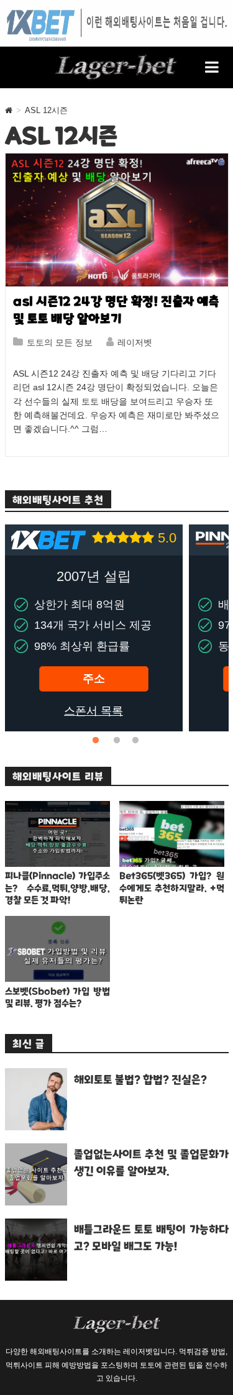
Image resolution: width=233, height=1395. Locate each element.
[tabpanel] (94, 627)
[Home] (8, 110)
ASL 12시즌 (46, 110)
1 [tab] (98, 740)
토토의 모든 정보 (60, 342)
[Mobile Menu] (212, 67)
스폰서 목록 (93, 711)
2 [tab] (117, 740)
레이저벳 (134, 342)
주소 (94, 678)
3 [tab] (135, 740)
